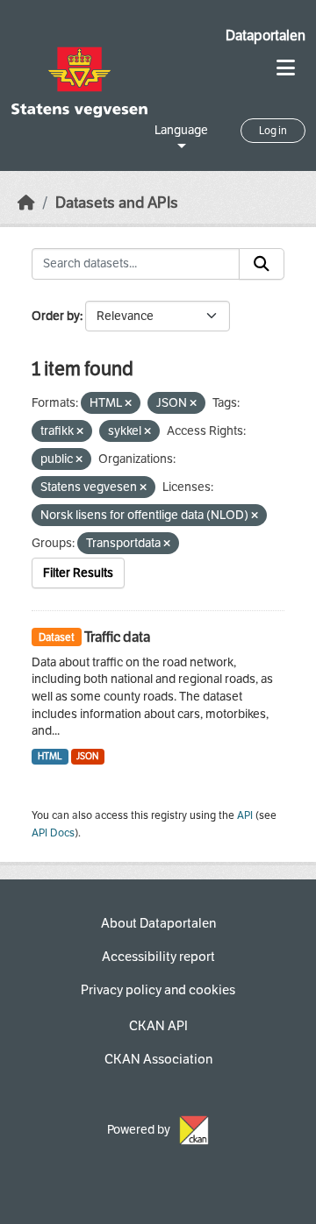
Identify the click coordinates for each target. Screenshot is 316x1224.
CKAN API (158, 1026)
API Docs (53, 833)
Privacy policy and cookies (158, 990)
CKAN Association (158, 1059)
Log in (273, 131)
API (245, 815)
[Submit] (261, 264)
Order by (56, 316)
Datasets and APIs (116, 203)
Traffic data (117, 637)
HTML (50, 756)
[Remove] (128, 403)
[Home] (26, 203)
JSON (87, 756)
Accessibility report (158, 956)
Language (181, 130)
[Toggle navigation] (285, 67)
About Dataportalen (158, 923)
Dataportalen (265, 35)
